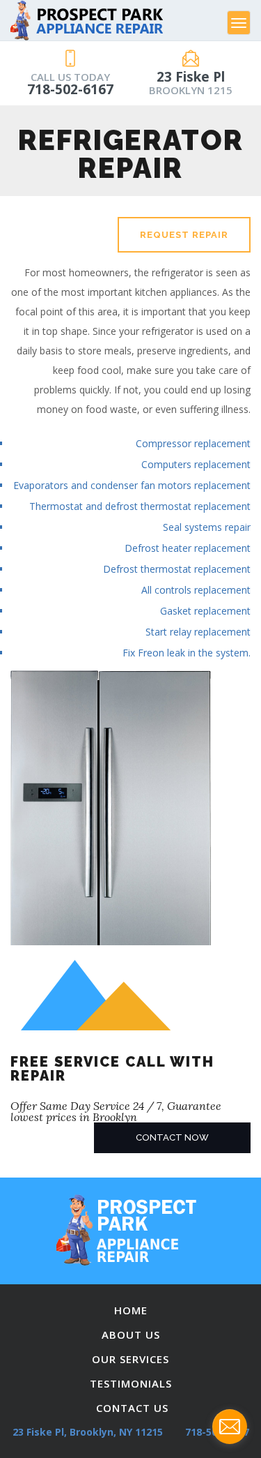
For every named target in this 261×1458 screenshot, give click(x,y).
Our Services (130, 1359)
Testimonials (131, 1383)
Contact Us (132, 1408)
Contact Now (172, 1137)
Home (131, 1310)
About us (131, 1334)
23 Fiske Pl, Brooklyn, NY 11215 (88, 1431)
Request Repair (184, 235)
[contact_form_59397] (229, 1426)
